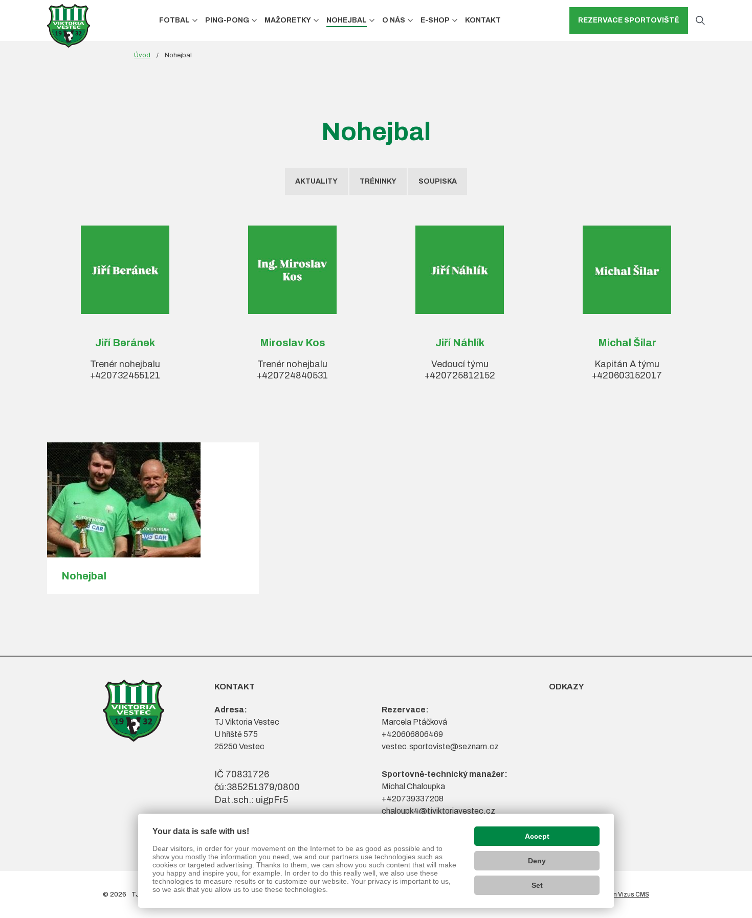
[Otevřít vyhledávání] (700, 20)
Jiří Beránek (125, 342)
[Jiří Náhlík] (459, 270)
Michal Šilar (627, 342)
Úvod (142, 55)
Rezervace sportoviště (628, 20)
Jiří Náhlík (459, 342)
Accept (537, 836)
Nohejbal (83, 575)
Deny (537, 861)
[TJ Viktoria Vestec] (68, 26)
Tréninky (378, 181)
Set (537, 885)
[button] (194, 20)
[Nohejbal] (153, 499)
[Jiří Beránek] (125, 270)
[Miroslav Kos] (292, 270)
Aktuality (316, 181)
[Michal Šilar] (627, 270)
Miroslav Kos (292, 342)
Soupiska (437, 181)
